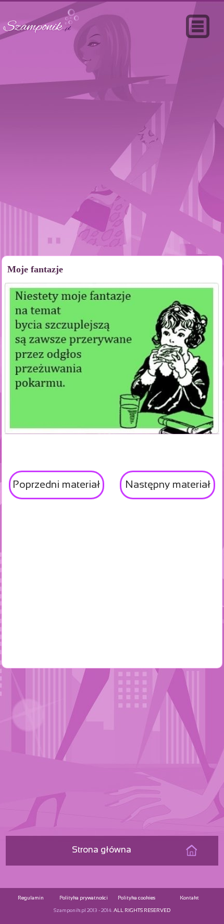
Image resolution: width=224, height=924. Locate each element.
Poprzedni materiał (56, 485)
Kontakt (189, 898)
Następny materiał (167, 485)
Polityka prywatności (83, 898)
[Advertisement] (112, 169)
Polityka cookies (136, 898)
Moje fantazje (35, 269)
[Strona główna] (41, 33)
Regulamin (31, 898)
